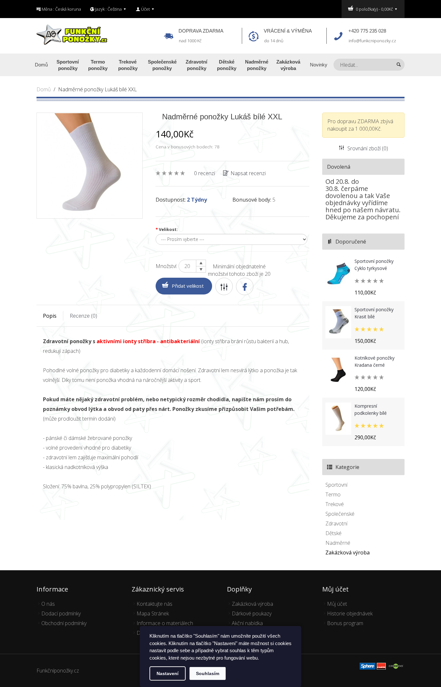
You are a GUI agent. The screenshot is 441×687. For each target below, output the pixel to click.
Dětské (333, 533)
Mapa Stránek (153, 613)
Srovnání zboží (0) (367, 148)
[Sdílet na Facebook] (244, 286)
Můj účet (337, 603)
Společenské (339, 513)
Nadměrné (337, 542)
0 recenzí (204, 173)
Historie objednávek (350, 613)
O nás (48, 603)
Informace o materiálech (165, 623)
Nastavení (168, 673)
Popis (49, 315)
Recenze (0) (83, 315)
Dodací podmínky (61, 613)
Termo (333, 494)
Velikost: (167, 229)
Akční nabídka (247, 623)
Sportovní (336, 484)
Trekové (334, 504)
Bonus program (345, 623)
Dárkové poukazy (252, 613)
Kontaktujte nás (154, 603)
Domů (43, 89)
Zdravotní (336, 523)
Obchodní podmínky (64, 623)
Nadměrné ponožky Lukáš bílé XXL (97, 89)
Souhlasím (207, 673)
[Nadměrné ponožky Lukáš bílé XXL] (89, 165)
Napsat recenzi (248, 173)
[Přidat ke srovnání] (224, 286)
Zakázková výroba (347, 552)
